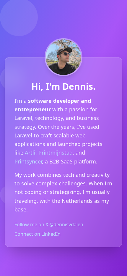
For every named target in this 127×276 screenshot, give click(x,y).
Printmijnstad (55, 152)
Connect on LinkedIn (37, 234)
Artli (30, 152)
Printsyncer (28, 161)
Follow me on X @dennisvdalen (48, 224)
